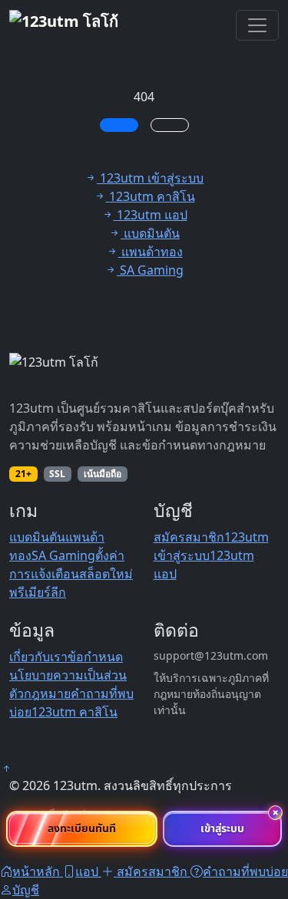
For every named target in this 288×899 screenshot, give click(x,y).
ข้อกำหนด (95, 656)
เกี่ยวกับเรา (38, 656)
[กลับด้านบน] (6, 768)
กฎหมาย (47, 693)
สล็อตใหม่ (106, 573)
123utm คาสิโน (74, 711)
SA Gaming (63, 555)
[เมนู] (257, 25)
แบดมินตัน (37, 537)
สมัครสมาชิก (189, 537)
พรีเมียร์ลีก (37, 592)
